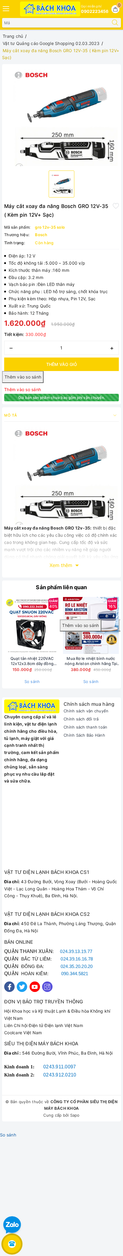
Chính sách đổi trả (81, 719)
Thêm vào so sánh (22, 389)
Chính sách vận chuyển (86, 710)
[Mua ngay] (42, 625)
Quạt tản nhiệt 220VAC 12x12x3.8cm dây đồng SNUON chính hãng (32, 661)
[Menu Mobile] (6, 7)
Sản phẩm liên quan (61, 587)
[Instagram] (47, 986)
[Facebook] (9, 986)
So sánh (32, 681)
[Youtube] (35, 986)
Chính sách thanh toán (85, 727)
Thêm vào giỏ (61, 364)
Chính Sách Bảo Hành (84, 735)
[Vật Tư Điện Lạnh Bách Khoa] (50, 8)
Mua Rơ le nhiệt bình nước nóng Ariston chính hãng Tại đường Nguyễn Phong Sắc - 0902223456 (91, 661)
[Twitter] (22, 986)
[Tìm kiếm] (115, 23)
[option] (61, 116)
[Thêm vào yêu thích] (116, 205)
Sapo (75, 1115)
